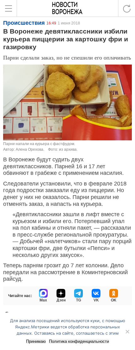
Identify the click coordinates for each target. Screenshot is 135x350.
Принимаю (36, 341)
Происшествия (24, 23)
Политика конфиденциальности (79, 341)
